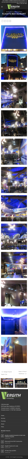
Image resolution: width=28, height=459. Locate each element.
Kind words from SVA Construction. (13, 441)
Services (3, 418)
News (2, 426)
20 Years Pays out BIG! (10, 450)
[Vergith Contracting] (14, 6)
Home (2, 415)
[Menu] (2, 6)
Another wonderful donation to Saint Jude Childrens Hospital (15, 436)
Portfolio (3, 421)
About (2, 424)
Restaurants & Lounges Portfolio (14, 11)
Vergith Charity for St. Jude (11, 446)
